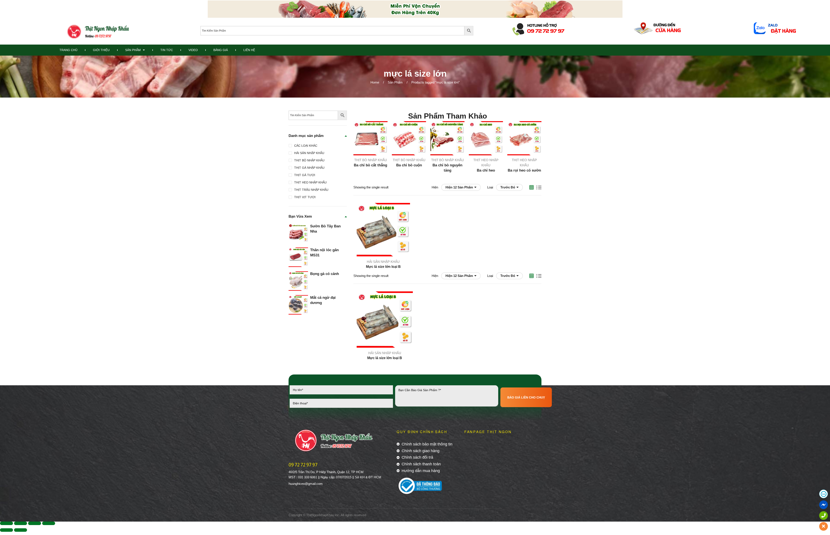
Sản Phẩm (133, 50)
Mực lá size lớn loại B (383, 266)
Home (374, 82)
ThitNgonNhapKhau (320, 515)
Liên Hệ (249, 50)
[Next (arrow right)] (20, 530)
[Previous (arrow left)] (6, 530)
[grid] (531, 187)
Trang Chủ (68, 50)
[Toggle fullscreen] (34, 523)
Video (193, 50)
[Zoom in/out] (48, 523)
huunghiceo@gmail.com (306, 483)
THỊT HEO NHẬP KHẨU (310, 182)
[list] (538, 187)
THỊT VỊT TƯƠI (305, 197)
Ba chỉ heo (486, 170)
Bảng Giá (220, 50)
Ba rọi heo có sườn (524, 170)
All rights (347, 515)
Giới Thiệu (101, 50)
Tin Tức (166, 50)
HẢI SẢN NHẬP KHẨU (383, 261)
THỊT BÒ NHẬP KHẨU (370, 160)
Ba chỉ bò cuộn (409, 165)
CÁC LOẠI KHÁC (305, 145)
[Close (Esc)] (6, 523)
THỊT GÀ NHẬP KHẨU (309, 167)
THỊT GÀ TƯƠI (304, 175)
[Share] (20, 523)
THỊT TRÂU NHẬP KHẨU (311, 189)
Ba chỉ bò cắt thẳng (370, 165)
